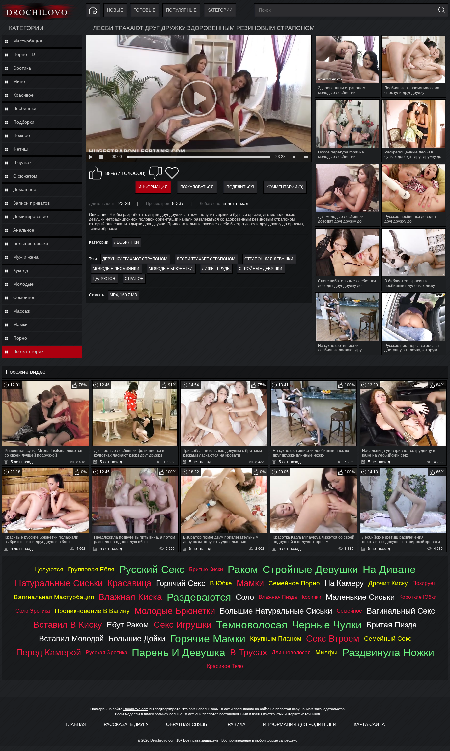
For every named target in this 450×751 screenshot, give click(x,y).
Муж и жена (26, 257)
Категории (219, 10)
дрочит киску (388, 583)
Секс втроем (332, 638)
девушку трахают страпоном (134, 259)
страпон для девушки (268, 259)
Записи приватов (31, 203)
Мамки (20, 324)
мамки (250, 583)
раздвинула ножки (388, 652)
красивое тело (225, 666)
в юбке (221, 583)
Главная (76, 724)
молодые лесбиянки (116, 268)
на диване (389, 569)
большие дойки (136, 638)
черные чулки (327, 625)
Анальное (23, 230)
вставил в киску (67, 625)
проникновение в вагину (92, 610)
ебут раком (128, 624)
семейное (349, 611)
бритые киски (206, 569)
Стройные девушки (260, 268)
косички (311, 597)
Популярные (181, 10)
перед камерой (48, 652)
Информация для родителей (299, 724)
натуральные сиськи (59, 583)
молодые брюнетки (171, 268)
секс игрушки (182, 625)
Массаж (21, 311)
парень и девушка (178, 652)
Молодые (23, 284)
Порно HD (24, 54)
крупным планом (275, 638)
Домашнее (24, 189)
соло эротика (32, 611)
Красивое (23, 94)
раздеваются (199, 597)
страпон (134, 278)
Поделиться (240, 187)
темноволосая (251, 625)
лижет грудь (216, 268)
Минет (20, 81)
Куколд (20, 270)
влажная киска (130, 597)
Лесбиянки (24, 108)
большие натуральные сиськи (276, 610)
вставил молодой (71, 638)
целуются (104, 278)
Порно (20, 338)
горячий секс (180, 583)
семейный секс (387, 638)
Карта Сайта (369, 724)
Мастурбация (27, 40)
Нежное (21, 135)
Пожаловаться (197, 187)
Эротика (22, 67)
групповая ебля (91, 569)
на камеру (344, 583)
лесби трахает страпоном (206, 259)
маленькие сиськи (360, 597)
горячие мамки (207, 638)
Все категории (28, 351)
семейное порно (294, 583)
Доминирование (30, 216)
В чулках (22, 162)
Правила (234, 724)
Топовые (144, 10)
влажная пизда (278, 597)
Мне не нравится (155, 173)
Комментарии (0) (285, 187)
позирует (423, 583)
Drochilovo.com (135, 709)
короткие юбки (417, 597)
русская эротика (106, 652)
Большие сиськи (30, 243)
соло (245, 597)
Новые (115, 10)
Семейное (24, 297)
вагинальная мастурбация (54, 597)
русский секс (151, 569)
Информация (153, 187)
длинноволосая (291, 652)
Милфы (326, 652)
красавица (129, 583)
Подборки (23, 122)
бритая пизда (391, 624)
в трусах (248, 652)
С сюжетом (25, 176)
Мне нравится (95, 173)
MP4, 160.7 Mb (123, 295)
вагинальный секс (401, 610)
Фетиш (20, 149)
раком (243, 569)
